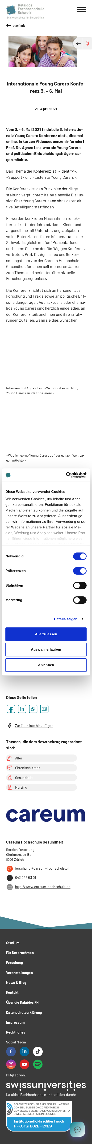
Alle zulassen (46, 634)
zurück (19, 25)
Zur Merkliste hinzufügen (34, 725)
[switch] (80, 571)
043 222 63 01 (25, 877)
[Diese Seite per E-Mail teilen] (44, 709)
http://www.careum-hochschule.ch (42, 886)
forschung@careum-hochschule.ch (42, 868)
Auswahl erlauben (46, 649)
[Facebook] (11, 1051)
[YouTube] (24, 1064)
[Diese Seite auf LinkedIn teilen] (22, 709)
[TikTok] (38, 1051)
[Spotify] (38, 1064)
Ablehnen (46, 665)
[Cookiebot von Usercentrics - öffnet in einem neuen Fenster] (66, 475)
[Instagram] (11, 1064)
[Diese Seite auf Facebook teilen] (11, 709)
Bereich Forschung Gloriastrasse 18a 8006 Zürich (20, 854)
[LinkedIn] (24, 1051)
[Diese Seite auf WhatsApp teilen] (33, 709)
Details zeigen (65, 619)
